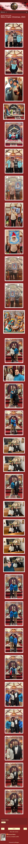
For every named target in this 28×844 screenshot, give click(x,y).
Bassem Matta (11, 834)
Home (14, 828)
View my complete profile (12, 836)
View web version (14, 831)
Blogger (17, 842)
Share (3, 822)
